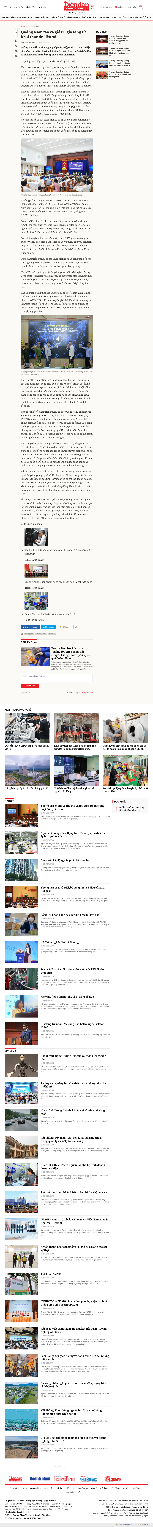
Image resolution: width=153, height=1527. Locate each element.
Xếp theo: (69, 692)
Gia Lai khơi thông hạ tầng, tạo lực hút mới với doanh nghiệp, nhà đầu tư (74, 1439)
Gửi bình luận (30, 686)
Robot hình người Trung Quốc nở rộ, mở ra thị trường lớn (73, 1057)
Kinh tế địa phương (125, 17)
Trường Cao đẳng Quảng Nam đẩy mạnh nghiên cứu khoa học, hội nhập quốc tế (119, 63)
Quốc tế (82, 17)
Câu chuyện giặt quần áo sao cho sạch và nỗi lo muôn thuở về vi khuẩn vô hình (124, 747)
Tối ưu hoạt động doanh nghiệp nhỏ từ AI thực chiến (125, 790)
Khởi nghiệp (61, 17)
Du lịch (113, 17)
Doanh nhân (40, 17)
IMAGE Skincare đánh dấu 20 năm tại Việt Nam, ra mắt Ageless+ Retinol (74, 1221)
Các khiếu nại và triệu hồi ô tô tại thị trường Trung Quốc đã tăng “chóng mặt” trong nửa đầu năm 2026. (74, 1122)
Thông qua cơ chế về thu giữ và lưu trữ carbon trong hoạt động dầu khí (72, 807)
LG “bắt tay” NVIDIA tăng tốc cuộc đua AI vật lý (27, 747)
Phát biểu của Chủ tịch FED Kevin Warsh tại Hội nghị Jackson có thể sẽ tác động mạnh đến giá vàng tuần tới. (75, 1036)
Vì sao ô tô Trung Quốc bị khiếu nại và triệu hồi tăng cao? (73, 1112)
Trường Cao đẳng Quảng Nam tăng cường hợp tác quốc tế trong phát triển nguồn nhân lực (119, 39)
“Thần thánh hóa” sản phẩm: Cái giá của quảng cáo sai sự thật (74, 1248)
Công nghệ (139, 17)
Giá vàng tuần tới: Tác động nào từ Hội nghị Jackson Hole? (72, 1026)
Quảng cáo (132, 7)
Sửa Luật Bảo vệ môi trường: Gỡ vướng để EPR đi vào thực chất (72, 971)
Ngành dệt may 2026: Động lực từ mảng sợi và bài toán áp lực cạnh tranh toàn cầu (74, 835)
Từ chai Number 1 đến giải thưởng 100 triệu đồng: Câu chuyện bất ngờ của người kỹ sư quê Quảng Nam (70, 653)
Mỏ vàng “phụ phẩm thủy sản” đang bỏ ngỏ (67, 996)
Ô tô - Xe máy (82, 1492)
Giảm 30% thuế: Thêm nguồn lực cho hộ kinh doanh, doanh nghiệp (73, 1167)
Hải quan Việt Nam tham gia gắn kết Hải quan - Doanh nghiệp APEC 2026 (74, 1330)
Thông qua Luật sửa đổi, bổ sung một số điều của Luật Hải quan (73, 889)
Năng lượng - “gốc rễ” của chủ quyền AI (26, 788)
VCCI (19, 17)
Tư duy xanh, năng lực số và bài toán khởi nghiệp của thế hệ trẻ (73, 1085)
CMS (128, 1525)
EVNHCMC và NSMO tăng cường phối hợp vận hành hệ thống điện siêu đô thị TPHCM (74, 1303)
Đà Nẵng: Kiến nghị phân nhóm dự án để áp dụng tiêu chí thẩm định (73, 1385)
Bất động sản (72, 17)
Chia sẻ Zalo (49, 627)
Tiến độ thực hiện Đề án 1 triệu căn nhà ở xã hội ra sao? (74, 1192)
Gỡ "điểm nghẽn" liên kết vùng (60, 942)
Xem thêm (57, 1466)
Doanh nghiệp (28, 17)
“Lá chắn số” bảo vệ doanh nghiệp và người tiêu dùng (74, 790)
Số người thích (87, 692)
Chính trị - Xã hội (9, 17)
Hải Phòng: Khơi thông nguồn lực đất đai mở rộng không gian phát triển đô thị (71, 1412)
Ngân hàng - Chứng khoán (98, 17)
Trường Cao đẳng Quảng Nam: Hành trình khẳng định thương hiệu (120, 74)
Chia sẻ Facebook (31, 627)
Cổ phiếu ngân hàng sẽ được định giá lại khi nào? (71, 914)
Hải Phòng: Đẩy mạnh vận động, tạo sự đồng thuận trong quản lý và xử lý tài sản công (71, 1139)
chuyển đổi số (41, 634)
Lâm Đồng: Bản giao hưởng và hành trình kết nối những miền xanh (75, 1357)
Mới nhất (19, 7)
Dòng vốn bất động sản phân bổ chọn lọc (65, 860)
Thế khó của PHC (51, 1274)
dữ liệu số (52, 634)
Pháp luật (50, 17)
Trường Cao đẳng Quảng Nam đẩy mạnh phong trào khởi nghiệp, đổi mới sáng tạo (119, 51)
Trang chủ (24, 26)
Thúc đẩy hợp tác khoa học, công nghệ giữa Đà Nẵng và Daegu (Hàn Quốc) (75, 747)
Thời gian (77, 692)
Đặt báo (120, 7)
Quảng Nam (29, 634)
